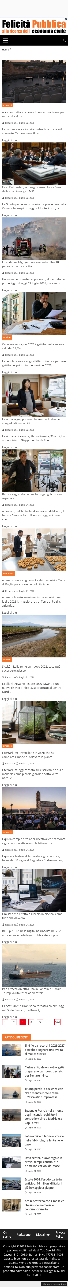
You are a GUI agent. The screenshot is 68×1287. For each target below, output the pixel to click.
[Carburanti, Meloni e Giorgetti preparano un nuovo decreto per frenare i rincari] (11, 1071)
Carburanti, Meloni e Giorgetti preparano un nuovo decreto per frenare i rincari (44, 1071)
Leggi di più (9, 140)
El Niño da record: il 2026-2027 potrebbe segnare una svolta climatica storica (45, 1050)
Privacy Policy (60, 1234)
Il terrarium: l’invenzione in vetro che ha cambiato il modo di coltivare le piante (28, 755)
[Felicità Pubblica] (34, 26)
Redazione (24, 1234)
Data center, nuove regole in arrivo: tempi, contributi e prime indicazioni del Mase (43, 1162)
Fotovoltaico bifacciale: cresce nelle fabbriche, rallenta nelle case (44, 1140)
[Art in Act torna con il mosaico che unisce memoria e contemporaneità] (11, 1205)
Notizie (6, 337)
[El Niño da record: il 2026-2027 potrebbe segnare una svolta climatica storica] (11, 1050)
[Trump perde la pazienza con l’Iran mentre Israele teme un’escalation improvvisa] (11, 1093)
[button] (64, 40)
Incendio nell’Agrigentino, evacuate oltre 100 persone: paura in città (31, 264)
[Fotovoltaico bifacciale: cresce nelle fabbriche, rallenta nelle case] (11, 1140)
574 (57, 1022)
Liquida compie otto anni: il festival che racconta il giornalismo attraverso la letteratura (33, 841)
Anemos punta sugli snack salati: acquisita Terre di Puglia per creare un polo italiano (33, 582)
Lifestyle (7, 745)
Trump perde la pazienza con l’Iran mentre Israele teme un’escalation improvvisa (44, 1093)
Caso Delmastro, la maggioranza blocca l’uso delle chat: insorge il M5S (31, 189)
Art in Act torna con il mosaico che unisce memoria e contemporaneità (44, 1205)
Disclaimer (43, 1234)
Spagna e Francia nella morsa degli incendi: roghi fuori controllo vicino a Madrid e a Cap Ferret (44, 1117)
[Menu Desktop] (5, 40)
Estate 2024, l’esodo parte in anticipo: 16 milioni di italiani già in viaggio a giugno (43, 1183)
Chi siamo (7, 1234)
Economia (8, 573)
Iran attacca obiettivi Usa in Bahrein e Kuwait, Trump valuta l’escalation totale (31, 991)
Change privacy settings (54, 1283)
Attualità (7, 105)
